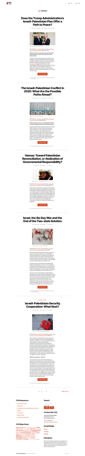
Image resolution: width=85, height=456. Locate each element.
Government (33, 208)
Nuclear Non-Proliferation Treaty (28, 436)
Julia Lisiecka (37, 310)
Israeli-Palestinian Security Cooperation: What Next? (42, 305)
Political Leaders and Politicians (36, 290)
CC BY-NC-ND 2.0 (45, 331)
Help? (52, 407)
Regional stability (43, 383)
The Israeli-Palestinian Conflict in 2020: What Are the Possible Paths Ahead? (42, 91)
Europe (21, 430)
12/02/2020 (45, 28)
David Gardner (36, 224)
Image (31, 46)
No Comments (52, 28)
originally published (41, 49)
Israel (32, 77)
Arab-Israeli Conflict (39, 77)
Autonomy (27, 427)
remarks (33, 64)
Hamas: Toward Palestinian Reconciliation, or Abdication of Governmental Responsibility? (42, 159)
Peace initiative (33, 78)
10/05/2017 (43, 310)
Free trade (20, 431)
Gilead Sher (37, 165)
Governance (45, 208)
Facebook (46, 431)
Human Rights (35, 431)
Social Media (19, 439)
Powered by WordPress (31, 453)
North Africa (33, 435)
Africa (23, 427)
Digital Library (20, 405)
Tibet (29, 439)
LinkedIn (46, 433)
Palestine (34, 77)
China (38, 427)
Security (42, 290)
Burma (30, 427)
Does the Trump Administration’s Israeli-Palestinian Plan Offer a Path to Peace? (42, 21)
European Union (36, 430)
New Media (28, 435)
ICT (39, 431)
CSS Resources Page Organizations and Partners (27, 408)
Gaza (48, 208)
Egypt (36, 208)
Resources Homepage (22, 403)
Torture (32, 439)
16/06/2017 (44, 224)
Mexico (33, 434)
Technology (25, 439)
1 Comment (50, 165)
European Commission (27, 430)
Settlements (38, 383)
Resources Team (20, 415)
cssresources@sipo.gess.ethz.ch (50, 422)
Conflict (53, 77)
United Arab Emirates (36, 439)
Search (46, 407)
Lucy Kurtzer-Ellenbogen (37, 28)
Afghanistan (19, 427)
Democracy (33, 429)
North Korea (19, 436)
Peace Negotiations (37, 146)
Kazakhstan (38, 432)
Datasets (19, 410)
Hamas (51, 208)
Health (30, 431)
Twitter (45, 429)
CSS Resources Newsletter (23, 417)
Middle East (19, 435)
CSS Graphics (20, 412)
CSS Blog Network (22, 453)
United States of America (47, 77)
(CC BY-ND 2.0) (44, 245)
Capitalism (34, 427)
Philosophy (25, 437)
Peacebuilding (19, 437)
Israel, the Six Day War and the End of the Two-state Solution (42, 219)
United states (36, 291)
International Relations (25, 432)
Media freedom (29, 434)
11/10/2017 (43, 165)
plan (38, 66)
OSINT (35, 436)
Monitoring (24, 435)
